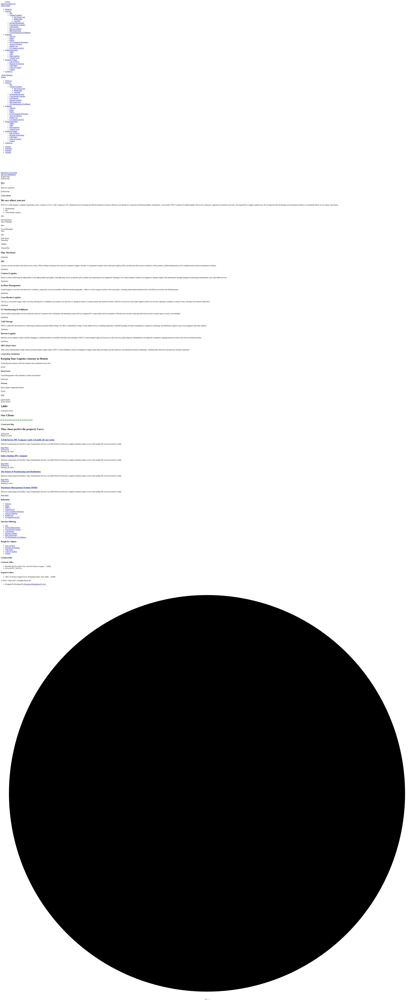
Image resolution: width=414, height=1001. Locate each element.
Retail (11, 38)
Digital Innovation (11, 50)
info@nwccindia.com (8, 4)
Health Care (13, 46)
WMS (11, 52)
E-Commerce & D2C (16, 48)
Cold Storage (13, 27)
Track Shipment (7, 75)
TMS (11, 54)
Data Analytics (14, 56)
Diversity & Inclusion (16, 64)
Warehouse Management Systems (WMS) (19, 487)
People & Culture (11, 60)
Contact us (8, 71)
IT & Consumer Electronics (18, 42)
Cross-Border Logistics (17, 25)
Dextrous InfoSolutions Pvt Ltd (34, 584)
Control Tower (14, 58)
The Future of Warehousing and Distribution (21, 471)
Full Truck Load (19, 17)
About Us (8, 9)
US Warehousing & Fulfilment (19, 33)
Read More (5, 448)
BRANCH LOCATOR (9, 173)
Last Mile (17, 21)
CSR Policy (13, 66)
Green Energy (10, 510)
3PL (10, 13)
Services (8, 11)
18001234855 (5, 6)
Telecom (12, 36)
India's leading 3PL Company (14, 456)
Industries (8, 35)
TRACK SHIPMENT (8, 175)
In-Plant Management (16, 23)
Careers (12, 69)
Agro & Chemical (15, 44)
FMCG (11, 40)
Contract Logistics (15, 15)
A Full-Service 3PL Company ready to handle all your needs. (28, 440)
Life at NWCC (14, 62)
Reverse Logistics (15, 29)
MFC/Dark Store (15, 31)
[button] (204, 999)
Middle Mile (18, 19)
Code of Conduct (15, 68)
